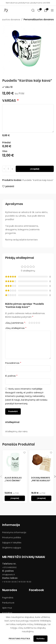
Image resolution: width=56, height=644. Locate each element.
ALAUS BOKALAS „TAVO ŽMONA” (13, 479)
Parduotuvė (8, 602)
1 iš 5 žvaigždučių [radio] (29, 323)
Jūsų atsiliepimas (15, 328)
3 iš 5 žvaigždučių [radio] (34, 323)
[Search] (33, 10)
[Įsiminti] (24, 452)
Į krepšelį (34, 168)
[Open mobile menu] (52, 10)
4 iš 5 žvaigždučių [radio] (36, 323)
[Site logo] (6, 10)
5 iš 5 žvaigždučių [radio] (39, 323)
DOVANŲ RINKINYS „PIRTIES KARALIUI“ (40, 479)
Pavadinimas (13, 363)
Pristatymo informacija (14, 532)
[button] (15, 498)
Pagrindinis (7, 597)
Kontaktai (7, 612)
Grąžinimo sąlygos (11, 547)
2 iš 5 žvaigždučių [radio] (32, 323)
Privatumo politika (11, 537)
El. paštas (11, 375)
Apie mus (7, 607)
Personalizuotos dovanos (39, 19)
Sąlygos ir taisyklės (11, 542)
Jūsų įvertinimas (15, 323)
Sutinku (40, 638)
